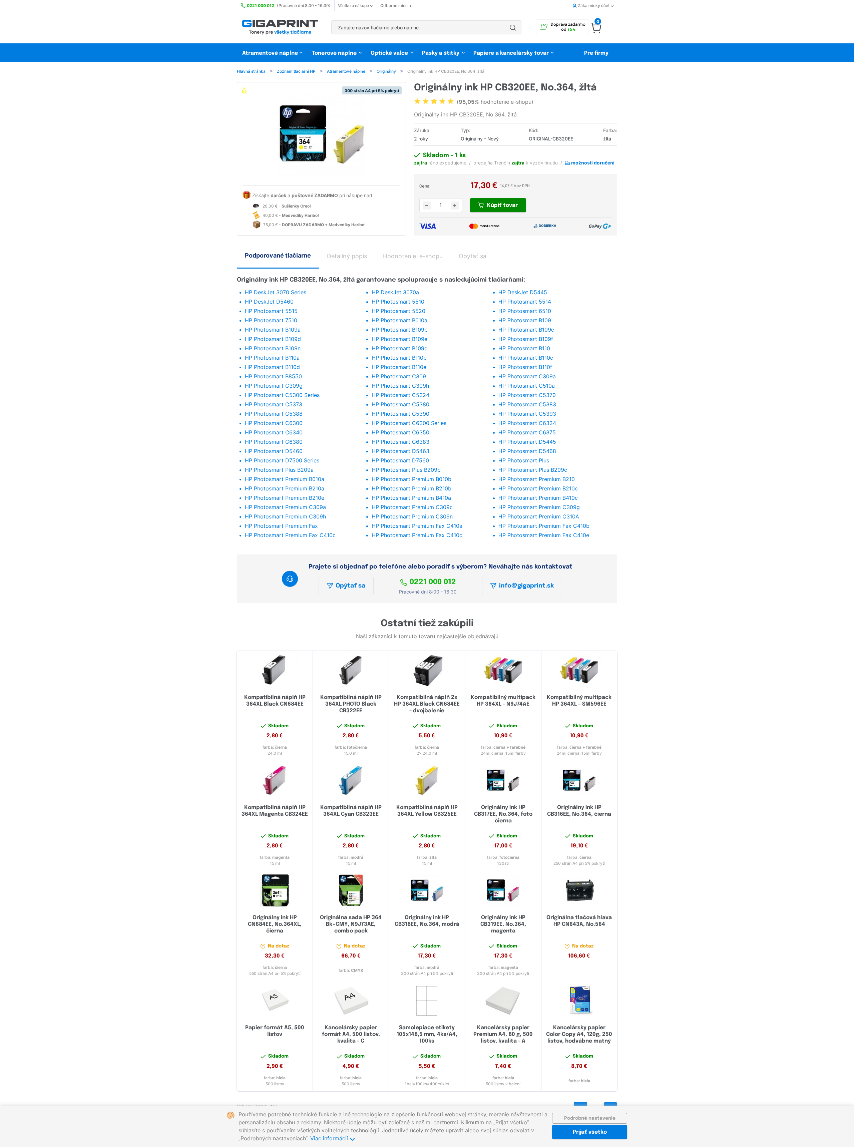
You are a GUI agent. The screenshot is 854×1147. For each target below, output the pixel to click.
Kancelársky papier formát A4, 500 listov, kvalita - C (351, 1034)
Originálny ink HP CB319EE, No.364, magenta (503, 924)
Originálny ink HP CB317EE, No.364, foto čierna (503, 814)
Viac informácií (330, 1138)
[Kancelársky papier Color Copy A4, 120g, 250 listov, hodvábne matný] (579, 1000)
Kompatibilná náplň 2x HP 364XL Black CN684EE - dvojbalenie (427, 704)
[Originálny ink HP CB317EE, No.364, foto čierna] (503, 780)
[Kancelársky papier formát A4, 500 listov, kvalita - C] (351, 1000)
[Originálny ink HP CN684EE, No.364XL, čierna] (275, 890)
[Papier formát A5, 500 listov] (275, 1000)
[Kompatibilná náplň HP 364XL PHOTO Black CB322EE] (351, 670)
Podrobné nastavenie (589, 1118)
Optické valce (389, 53)
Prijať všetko (590, 1132)
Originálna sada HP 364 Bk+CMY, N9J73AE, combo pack (351, 924)
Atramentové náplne (270, 53)
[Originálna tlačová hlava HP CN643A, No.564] (579, 890)
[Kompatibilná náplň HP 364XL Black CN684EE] (275, 670)
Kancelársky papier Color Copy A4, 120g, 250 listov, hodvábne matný (579, 1034)
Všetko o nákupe (353, 5)
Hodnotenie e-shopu (413, 256)
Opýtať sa (350, 586)
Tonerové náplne (334, 53)
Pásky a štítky (440, 53)
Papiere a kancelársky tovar (511, 53)
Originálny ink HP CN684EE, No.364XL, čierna (275, 924)
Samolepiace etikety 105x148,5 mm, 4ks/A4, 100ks (427, 1034)
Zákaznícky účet (593, 5)
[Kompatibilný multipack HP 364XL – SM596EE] (579, 670)
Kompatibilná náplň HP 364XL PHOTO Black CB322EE (351, 704)
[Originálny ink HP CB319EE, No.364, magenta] (503, 890)
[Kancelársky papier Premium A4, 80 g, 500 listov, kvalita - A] (503, 1000)
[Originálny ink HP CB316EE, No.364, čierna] (579, 780)
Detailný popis (347, 256)
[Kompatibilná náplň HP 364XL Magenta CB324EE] (275, 780)
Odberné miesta (395, 5)
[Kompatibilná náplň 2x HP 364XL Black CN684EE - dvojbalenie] (427, 670)
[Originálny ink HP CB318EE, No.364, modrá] (427, 890)
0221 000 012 (433, 582)
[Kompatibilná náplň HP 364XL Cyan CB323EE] (351, 780)
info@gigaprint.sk (526, 586)
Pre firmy (596, 53)
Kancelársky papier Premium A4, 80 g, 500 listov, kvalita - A (503, 1034)
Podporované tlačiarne (278, 255)
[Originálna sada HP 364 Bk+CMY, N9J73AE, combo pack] (351, 890)
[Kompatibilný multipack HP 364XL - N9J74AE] (503, 670)
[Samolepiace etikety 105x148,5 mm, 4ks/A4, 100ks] (427, 1000)
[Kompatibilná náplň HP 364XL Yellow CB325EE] (427, 780)
